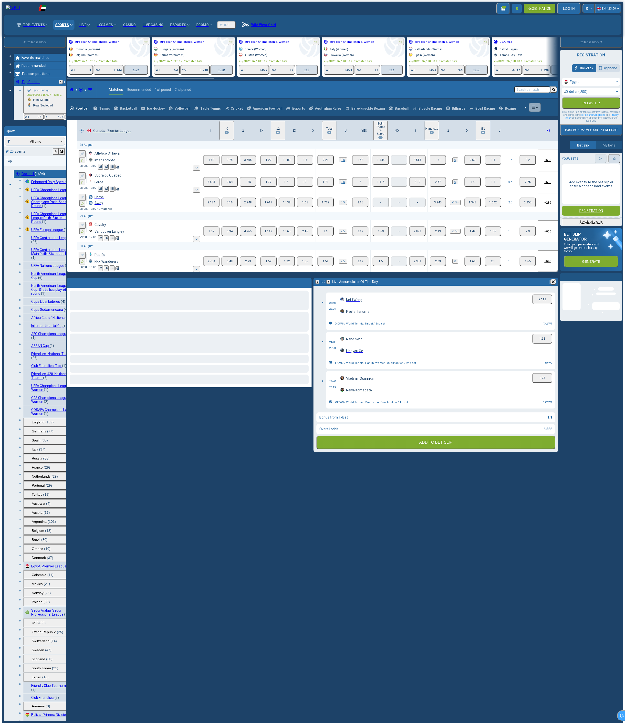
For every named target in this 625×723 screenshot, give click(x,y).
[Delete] (307, 282)
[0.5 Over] (493, 182)
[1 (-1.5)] (438, 202)
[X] (229, 160)
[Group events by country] (62, 151)
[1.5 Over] (493, 160)
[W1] (211, 160)
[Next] (83, 282)
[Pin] (82, 153)
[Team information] (117, 167)
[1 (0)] (438, 160)
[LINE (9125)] (72, 89)
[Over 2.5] (325, 182)
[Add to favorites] (146, 42)
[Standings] (112, 167)
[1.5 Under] (528, 160)
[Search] (553, 89)
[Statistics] (100, 167)
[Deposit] (517, 8)
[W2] (248, 160)
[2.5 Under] (528, 202)
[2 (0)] (472, 160)
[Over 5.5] (325, 202)
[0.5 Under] (528, 182)
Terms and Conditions (593, 115)
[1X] (268, 160)
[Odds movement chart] (106, 167)
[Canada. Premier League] (90, 89)
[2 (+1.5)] (472, 202)
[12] (287, 160)
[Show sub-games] (196, 168)
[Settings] (589, 8)
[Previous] (61, 82)
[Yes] (381, 160)
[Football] (81, 89)
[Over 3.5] (325, 160)
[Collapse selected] (56, 151)
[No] (417, 160)
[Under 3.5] (360, 160)
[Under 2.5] (360, 182)
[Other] (535, 107)
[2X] (305, 160)
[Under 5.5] (360, 202)
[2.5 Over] (493, 202)
